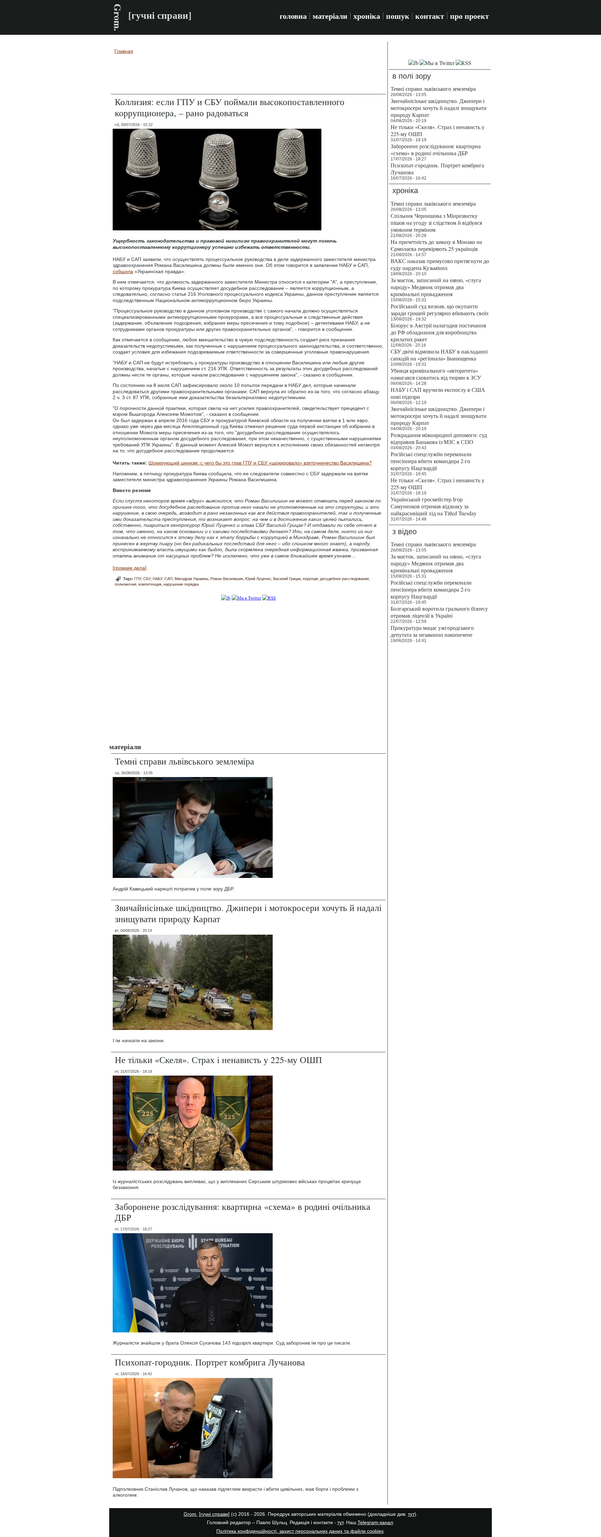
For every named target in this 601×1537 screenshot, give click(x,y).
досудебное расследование (344, 579)
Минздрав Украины (191, 579)
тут (411, 1514)
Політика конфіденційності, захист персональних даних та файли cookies (300, 1531)
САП (169, 579)
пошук (397, 16)
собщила (123, 271)
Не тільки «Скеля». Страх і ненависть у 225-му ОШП (218, 1059)
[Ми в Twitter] (246, 598)
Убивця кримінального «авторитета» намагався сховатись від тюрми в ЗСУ (436, 374)
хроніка (366, 16)
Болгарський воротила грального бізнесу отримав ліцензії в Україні (439, 612)
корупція (310, 579)
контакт (429, 16)
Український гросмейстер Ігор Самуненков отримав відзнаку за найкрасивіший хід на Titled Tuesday (433, 506)
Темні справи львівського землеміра (184, 761)
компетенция (149, 584)
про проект (469, 16)
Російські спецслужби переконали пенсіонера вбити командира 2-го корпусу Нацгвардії (431, 461)
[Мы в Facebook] (413, 62)
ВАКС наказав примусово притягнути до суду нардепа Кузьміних (440, 264)
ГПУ (137, 579)
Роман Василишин (226, 579)
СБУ (147, 579)
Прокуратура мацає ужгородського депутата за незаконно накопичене (432, 631)
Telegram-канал (375, 1522)
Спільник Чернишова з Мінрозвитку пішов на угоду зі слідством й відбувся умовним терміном (436, 222)
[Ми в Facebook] (226, 598)
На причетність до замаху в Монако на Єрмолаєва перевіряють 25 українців (436, 245)
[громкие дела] (129, 568)
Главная (123, 51)
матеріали (330, 16)
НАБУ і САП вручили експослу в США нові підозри (438, 393)
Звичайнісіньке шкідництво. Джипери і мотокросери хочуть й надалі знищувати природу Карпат (248, 913)
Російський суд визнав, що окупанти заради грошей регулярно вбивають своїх (440, 309)
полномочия (125, 584)
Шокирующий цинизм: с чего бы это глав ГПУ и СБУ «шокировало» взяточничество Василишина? (260, 463)
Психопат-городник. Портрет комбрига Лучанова (210, 1362)
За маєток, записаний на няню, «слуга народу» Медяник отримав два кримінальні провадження (436, 287)
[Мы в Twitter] (437, 62)
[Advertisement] (248, 75)
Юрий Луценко (258, 579)
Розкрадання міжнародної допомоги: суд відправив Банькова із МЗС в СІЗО (439, 438)
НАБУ (157, 579)
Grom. (118, 17)
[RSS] (269, 598)
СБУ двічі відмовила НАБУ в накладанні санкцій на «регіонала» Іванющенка (439, 355)
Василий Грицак (287, 579)
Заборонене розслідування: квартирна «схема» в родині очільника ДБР (242, 1212)
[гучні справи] (214, 1514)
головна (293, 16)
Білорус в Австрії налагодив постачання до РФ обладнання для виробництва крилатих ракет (438, 332)
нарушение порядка (181, 584)
